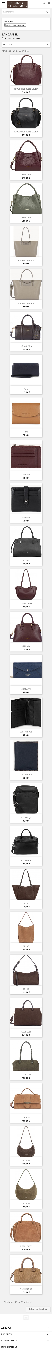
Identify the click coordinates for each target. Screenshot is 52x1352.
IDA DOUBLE (26, 174)
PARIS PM (26, 474)
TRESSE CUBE (26, 1289)
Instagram (26, 1317)
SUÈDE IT (26, 1160)
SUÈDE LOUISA (26, 1246)
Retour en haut (38, 1309)
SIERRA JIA (26, 646)
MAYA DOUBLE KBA (26, 260)
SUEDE (26, 903)
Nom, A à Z (26, 44)
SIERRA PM (26, 689)
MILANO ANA (26, 346)
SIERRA (26, 560)
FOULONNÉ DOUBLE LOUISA (26, 89)
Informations (9, 1347)
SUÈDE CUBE (26, 1032)
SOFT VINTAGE (26, 732)
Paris (26, 389)
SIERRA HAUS (26, 603)
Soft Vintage (26, 817)
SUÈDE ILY (26, 1117)
